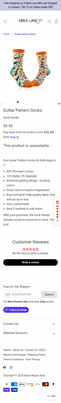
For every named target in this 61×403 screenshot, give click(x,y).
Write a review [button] (30, 262)
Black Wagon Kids (34, 375)
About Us (18, 350)
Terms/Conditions (13, 359)
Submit (49, 294)
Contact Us (31, 350)
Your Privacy (33, 359)
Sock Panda (11, 117)
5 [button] (37, 102)
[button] (57, 211)
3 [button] (27, 102)
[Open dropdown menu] (53, 324)
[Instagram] (11, 367)
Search (7, 350)
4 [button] (32, 102)
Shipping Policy (36, 354)
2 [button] (22, 102)
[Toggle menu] (5, 21)
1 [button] (17, 102)
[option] (30, 68)
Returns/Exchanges (14, 354)
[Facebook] (4, 367)
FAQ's (42, 350)
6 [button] (42, 102)
